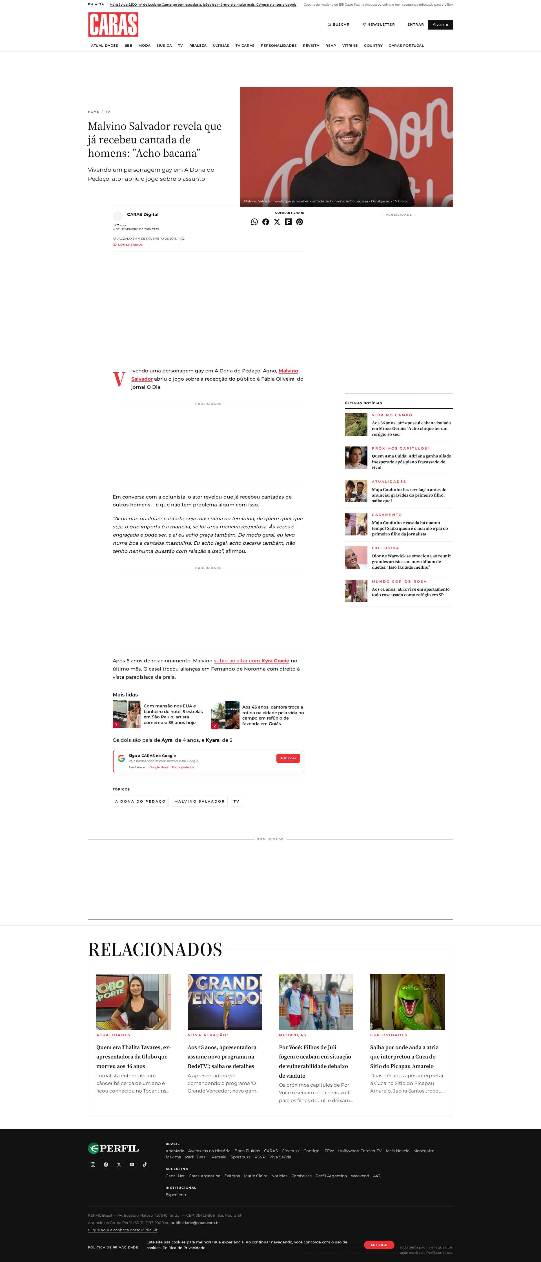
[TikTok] (145, 1165)
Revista (311, 45)
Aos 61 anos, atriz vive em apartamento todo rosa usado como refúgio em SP (411, 592)
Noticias (279, 1175)
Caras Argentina (204, 1175)
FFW (329, 1150)
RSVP (330, 45)
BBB (129, 45)
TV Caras (245, 45)
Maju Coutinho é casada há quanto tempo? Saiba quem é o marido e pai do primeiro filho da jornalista (410, 528)
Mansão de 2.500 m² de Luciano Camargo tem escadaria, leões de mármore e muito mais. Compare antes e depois (203, 4)
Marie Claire (255, 1175)
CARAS (271, 1150)
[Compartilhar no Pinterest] (299, 222)
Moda (144, 45)
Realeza (198, 45)
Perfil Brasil (196, 1157)
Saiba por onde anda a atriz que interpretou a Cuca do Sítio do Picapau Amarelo (404, 1056)
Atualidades (104, 45)
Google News (159, 767)
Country (373, 45)
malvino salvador (199, 801)
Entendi (379, 1245)
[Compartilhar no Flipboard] (288, 222)
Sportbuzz (240, 1157)
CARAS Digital (143, 214)
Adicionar (288, 758)
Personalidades (279, 45)
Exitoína (232, 1175)
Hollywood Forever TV (360, 1150)
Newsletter (381, 24)
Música (164, 45)
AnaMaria (175, 1150)
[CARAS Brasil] (113, 24)
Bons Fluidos (247, 1150)
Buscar (341, 24)
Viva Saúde (280, 1157)
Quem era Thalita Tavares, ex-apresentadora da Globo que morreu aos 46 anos (133, 1056)
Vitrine (350, 45)
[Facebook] (106, 1165)
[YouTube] (132, 1165)
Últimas (221, 45)
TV (180, 45)
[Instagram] (93, 1165)
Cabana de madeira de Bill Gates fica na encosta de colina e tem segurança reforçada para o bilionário (380, 4)
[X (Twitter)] (119, 1165)
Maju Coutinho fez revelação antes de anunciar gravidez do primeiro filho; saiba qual (409, 495)
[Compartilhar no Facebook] (265, 222)
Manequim (423, 1150)
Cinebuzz (291, 1150)
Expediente (176, 1194)
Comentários (130, 245)
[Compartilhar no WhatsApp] (254, 222)
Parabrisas (301, 1175)
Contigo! (312, 1150)
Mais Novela (397, 1150)
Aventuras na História (209, 1150)
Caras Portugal (406, 45)
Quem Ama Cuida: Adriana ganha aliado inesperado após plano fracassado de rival (411, 461)
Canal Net (175, 1175)
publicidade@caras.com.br (195, 1222)
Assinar (441, 24)
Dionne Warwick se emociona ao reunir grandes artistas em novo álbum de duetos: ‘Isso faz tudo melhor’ (411, 561)
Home (93, 111)
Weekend (360, 1175)
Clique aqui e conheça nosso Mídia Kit (123, 1230)
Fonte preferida (183, 767)
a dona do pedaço (140, 801)
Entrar (415, 24)
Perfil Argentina (331, 1175)
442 (376, 1175)
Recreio (219, 1157)
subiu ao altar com (251, 661)
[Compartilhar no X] (277, 222)
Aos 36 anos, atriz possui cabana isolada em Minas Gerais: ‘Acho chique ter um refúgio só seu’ (411, 428)
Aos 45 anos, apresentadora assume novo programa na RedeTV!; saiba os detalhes (222, 1056)
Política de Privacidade (113, 1247)
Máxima (173, 1157)
